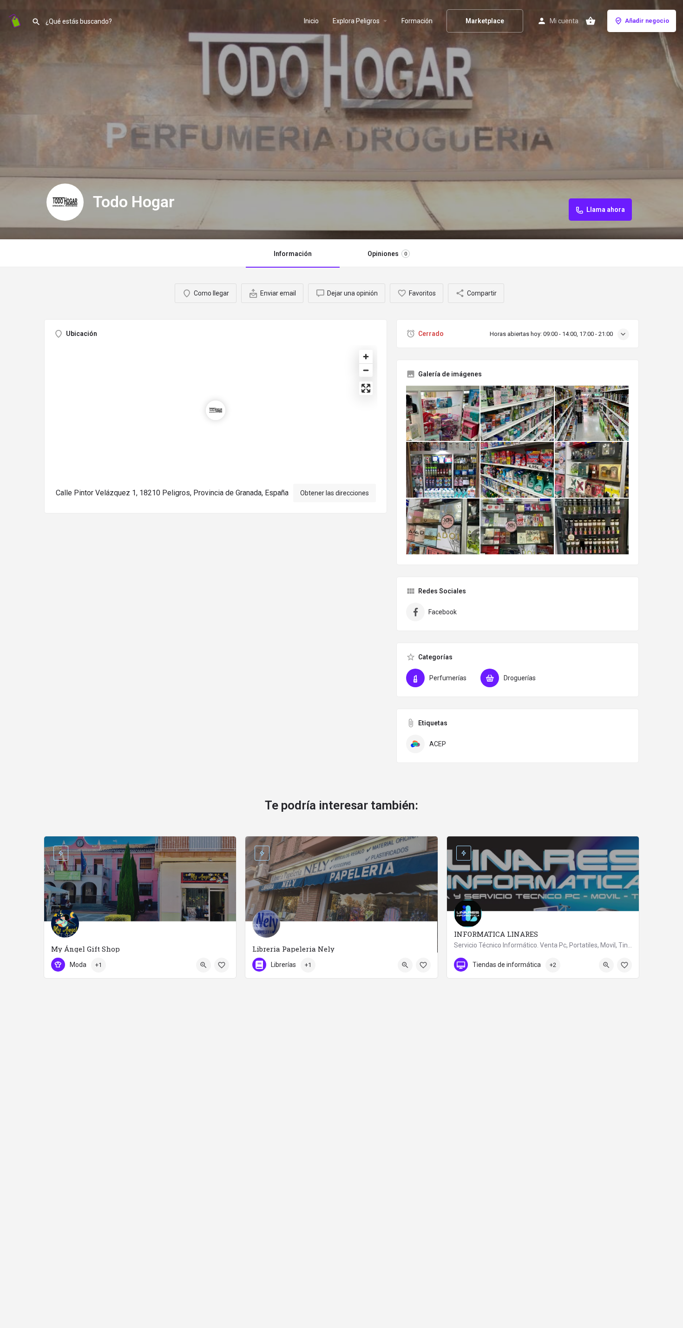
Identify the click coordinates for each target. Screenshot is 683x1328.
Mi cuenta (564, 21)
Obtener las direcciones (334, 493)
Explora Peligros (356, 21)
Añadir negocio (647, 20)
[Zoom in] (366, 356)
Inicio (311, 21)
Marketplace (485, 21)
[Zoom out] (366, 370)
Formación (417, 21)
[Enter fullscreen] (366, 388)
